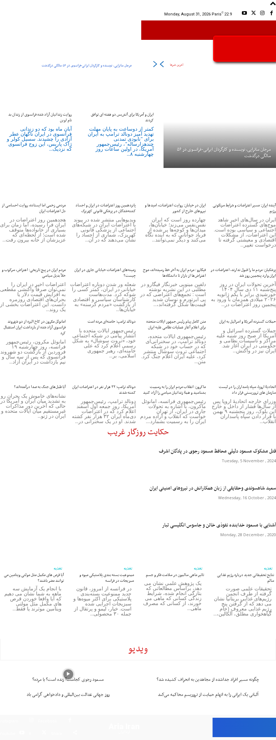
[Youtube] (244, 14)
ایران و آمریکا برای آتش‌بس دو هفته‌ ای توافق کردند (122, 117)
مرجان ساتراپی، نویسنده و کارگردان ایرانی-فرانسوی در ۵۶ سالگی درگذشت (87, 65)
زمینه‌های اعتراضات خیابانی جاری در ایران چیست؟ (105, 273)
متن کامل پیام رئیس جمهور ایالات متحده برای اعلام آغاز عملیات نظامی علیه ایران (176, 324)
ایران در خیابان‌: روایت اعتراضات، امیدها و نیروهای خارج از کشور (175, 208)
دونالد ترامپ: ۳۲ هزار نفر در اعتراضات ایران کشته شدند (104, 390)
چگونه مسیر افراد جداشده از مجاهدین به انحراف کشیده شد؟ (208, 679)
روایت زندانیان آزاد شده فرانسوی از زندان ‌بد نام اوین (40, 117)
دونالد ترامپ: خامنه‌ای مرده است (112, 321)
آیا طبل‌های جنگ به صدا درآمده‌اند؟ (40, 387)
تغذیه (58, 568)
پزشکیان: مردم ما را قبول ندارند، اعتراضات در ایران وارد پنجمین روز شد (243, 273)
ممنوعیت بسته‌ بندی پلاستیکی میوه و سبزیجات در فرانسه (106, 578)
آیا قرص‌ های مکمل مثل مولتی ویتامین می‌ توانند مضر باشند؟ (34, 578)
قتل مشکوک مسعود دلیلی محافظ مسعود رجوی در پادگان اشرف (217, 451)
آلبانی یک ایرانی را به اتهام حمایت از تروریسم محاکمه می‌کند (208, 694)
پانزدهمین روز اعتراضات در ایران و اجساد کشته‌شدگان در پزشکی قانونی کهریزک (105, 208)
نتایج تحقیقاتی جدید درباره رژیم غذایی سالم (245, 578)
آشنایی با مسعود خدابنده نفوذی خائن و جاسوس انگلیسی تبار (219, 525)
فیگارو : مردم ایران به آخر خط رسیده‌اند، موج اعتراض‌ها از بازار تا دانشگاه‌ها (174, 273)
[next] (155, 65)
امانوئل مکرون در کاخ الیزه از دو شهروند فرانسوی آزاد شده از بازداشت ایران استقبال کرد (35, 327)
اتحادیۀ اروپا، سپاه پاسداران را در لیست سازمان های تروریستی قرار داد (247, 390)
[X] (253, 14)
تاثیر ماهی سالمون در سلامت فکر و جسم (175, 575)
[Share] (75, 733)
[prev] (161, 65)
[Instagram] (262, 14)
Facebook (47, 721)
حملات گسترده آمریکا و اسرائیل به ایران (247, 321)
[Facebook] (271, 14)
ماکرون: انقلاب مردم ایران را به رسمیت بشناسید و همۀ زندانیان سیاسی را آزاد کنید (174, 390)
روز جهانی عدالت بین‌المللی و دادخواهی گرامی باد (68, 694)
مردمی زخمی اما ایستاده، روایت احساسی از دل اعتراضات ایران (34, 208)
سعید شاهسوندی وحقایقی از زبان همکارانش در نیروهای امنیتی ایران (213, 488)
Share (56, 733)
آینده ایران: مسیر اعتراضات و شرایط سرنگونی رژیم (244, 208)
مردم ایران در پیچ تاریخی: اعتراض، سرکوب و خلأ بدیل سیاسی (34, 273)
